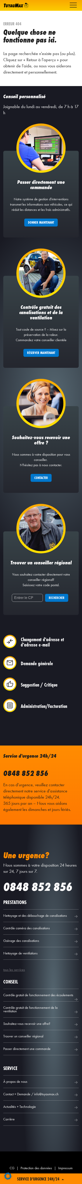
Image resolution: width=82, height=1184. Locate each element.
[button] (8, 1176)
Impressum (65, 1168)
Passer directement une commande (27, 1049)
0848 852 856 (25, 773)
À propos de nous (15, 1081)
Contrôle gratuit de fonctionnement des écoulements (38, 995)
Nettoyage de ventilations (20, 953)
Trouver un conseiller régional (23, 1036)
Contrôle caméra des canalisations (26, 928)
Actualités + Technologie (19, 1107)
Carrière (9, 1119)
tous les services (14, 970)
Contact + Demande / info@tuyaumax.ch (31, 1094)
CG (12, 1168)
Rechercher (57, 598)
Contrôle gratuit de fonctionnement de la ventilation (30, 1009)
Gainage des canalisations (21, 941)
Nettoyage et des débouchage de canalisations (35, 915)
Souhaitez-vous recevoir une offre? (26, 1024)
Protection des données (36, 1168)
